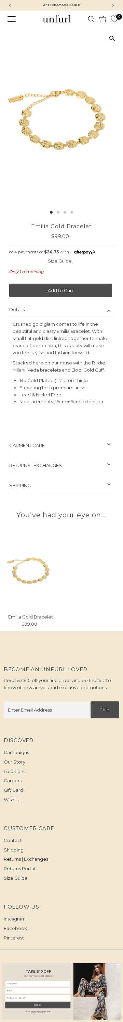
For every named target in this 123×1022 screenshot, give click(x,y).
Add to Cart (60, 290)
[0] (114, 19)
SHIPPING (20, 485)
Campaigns (16, 752)
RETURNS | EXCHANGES (35, 465)
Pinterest (14, 937)
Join (104, 709)
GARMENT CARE (27, 445)
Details (17, 309)
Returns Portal (19, 868)
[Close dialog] (118, 965)
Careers (13, 780)
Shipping (14, 850)
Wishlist (12, 799)
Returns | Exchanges (26, 859)
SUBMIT (38, 1005)
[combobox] (37, 998)
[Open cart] (102, 19)
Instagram (15, 918)
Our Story (14, 762)
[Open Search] (91, 19)
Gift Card (13, 790)
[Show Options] (68, 998)
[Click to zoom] (112, 38)
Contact (13, 840)
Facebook (15, 928)
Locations (14, 771)
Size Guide (60, 261)
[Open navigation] (15, 19)
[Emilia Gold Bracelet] (30, 571)
